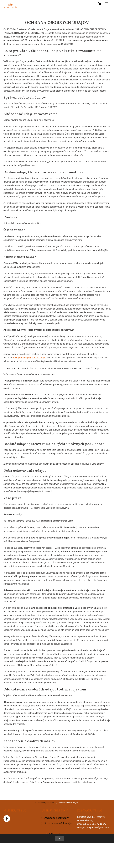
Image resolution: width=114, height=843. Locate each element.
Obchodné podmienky (45, 802)
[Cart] (99, 4)
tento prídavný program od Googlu (29, 357)
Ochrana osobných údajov (68, 802)
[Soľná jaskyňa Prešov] (10, 9)
